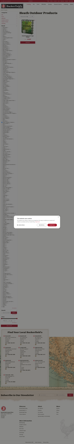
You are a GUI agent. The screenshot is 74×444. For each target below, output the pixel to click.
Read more (37, 221)
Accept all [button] (52, 225)
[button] (21, 225)
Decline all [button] (41, 225)
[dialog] (37, 222)
